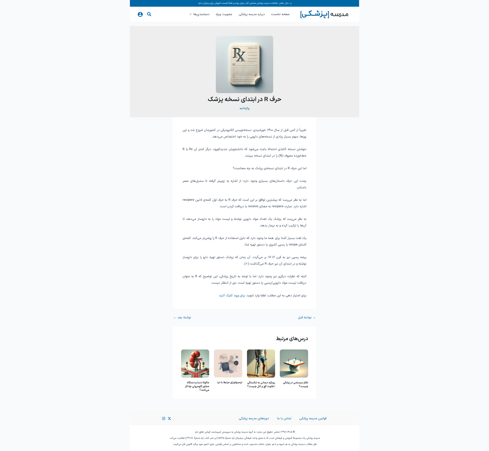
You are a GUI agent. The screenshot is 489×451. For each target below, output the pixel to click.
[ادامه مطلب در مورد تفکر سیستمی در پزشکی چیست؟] (294, 363)
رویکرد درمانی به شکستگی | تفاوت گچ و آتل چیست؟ (261, 384)
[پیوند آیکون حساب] (140, 14)
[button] (149, 15)
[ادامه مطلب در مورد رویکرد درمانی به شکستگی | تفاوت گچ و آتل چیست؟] (261, 363)
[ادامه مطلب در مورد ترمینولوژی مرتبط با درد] (228, 363)
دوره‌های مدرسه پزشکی (254, 418)
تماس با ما (284, 418)
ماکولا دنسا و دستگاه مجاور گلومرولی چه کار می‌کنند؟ (197, 386)
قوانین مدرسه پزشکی (312, 418)
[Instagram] (163, 418)
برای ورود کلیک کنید (232, 295)
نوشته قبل (307, 317)
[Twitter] (169, 418)
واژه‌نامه (244, 108)
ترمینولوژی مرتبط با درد (229, 382)
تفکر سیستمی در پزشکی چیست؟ (295, 384)
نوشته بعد (182, 317)
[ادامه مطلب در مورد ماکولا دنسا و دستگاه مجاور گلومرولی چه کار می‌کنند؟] (195, 363)
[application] (191, 14)
